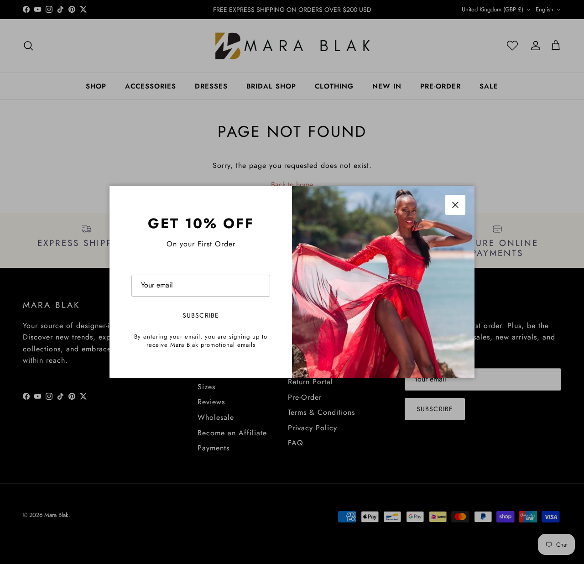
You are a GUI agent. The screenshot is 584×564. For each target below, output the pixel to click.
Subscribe (200, 315)
